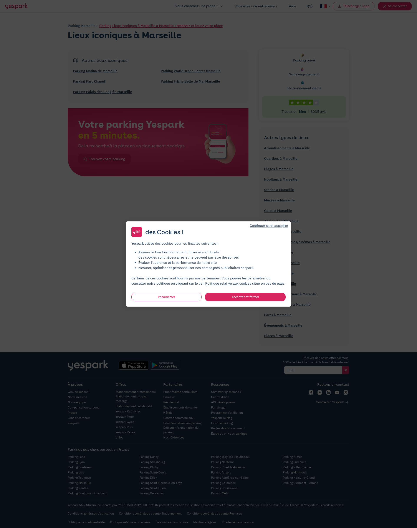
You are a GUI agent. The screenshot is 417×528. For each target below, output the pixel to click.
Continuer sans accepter (269, 225)
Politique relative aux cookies (228, 283)
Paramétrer (166, 297)
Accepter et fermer (245, 297)
